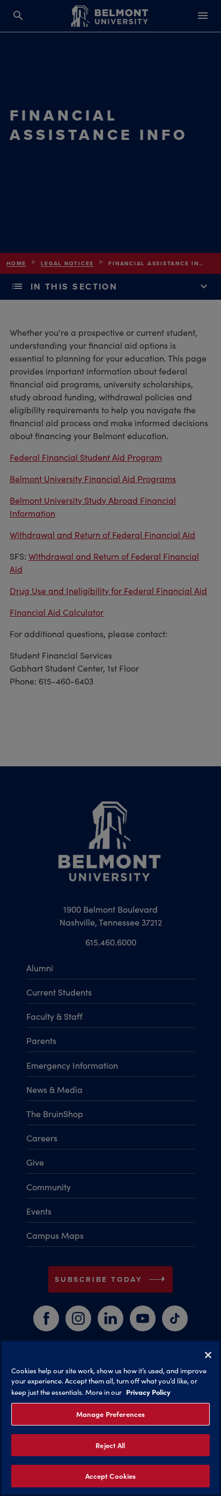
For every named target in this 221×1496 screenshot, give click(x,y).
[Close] (208, 1355)
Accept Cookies (110, 1476)
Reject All (110, 1445)
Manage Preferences (110, 1414)
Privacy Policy (148, 1391)
